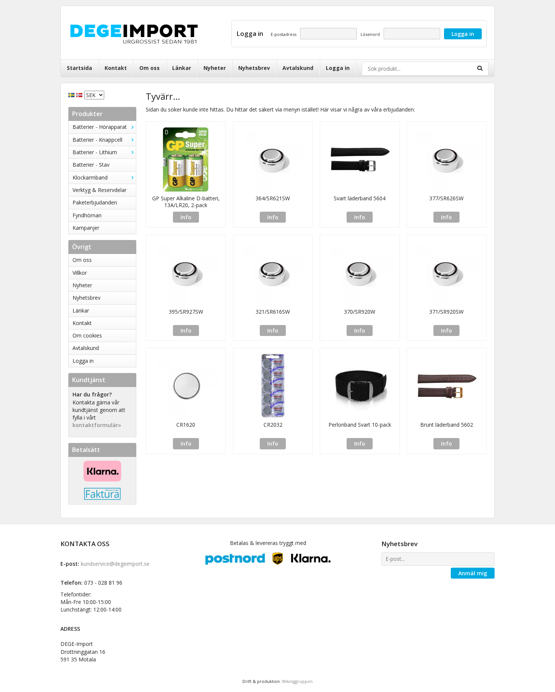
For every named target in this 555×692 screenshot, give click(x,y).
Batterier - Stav (90, 164)
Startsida (79, 67)
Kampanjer (85, 227)
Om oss (149, 67)
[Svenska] (72, 94)
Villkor (79, 272)
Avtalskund (297, 67)
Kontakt (116, 67)
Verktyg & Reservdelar (99, 190)
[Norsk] (80, 94)
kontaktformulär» (96, 425)
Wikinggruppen (297, 681)
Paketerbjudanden (94, 202)
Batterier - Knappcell (97, 139)
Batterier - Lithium (94, 152)
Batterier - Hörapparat (99, 126)
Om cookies (87, 335)
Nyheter (215, 67)
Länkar (181, 67)
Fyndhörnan (87, 215)
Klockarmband (90, 177)
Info (185, 217)
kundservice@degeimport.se (115, 563)
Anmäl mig (472, 573)
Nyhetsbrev (254, 67)
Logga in (338, 67)
